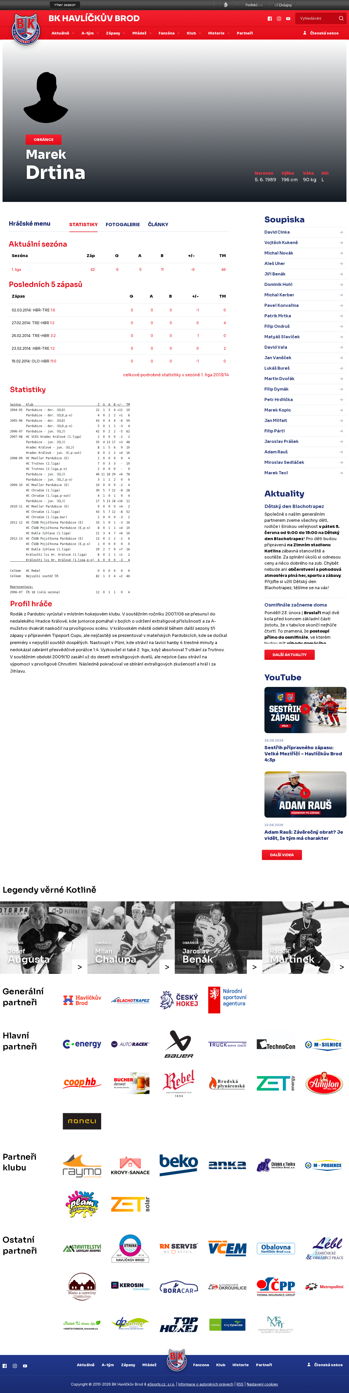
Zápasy (128, 1365)
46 (223, 269)
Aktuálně (86, 1365)
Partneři (245, 33)
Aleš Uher (274, 263)
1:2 (52, 322)
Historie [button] (216, 33)
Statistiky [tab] (83, 224)
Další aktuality (290, 654)
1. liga (16, 269)
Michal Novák (278, 253)
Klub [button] (192, 33)
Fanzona (201, 1365)
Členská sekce (324, 33)
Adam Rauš (276, 452)
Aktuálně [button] (61, 33)
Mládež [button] (139, 33)
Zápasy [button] (113, 33)
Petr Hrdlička (278, 399)
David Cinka (277, 232)
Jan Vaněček (278, 357)
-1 (197, 310)
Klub (220, 1365)
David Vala (275, 347)
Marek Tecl (276, 473)
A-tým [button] (88, 33)
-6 (193, 269)
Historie (240, 1365)
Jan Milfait (275, 420)
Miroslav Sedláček (284, 462)
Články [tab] (158, 224)
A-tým (108, 1365)
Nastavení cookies (262, 1384)
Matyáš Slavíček (282, 337)
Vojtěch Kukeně (281, 242)
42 (92, 269)
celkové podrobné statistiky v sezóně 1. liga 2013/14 (176, 375)
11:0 (53, 361)
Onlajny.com (283, 5)
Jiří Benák (275, 274)
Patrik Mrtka (277, 316)
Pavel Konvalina (281, 305)
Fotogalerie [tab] (123, 224)
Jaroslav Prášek (281, 441)
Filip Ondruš (277, 326)
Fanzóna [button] (167, 33)
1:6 (53, 310)
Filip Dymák (276, 389)
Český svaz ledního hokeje (225, 5)
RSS (240, 1384)
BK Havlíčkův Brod (94, 18)
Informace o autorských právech (205, 1384)
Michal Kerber (279, 295)
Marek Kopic (277, 410)
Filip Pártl (274, 431)
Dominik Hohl (278, 284)
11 (162, 269)
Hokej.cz (254, 5)
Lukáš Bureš (277, 368)
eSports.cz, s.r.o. (161, 1384)
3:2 (53, 335)
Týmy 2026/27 (65, 5)
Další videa (282, 855)
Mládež (149, 1365)
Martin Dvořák (279, 378)
